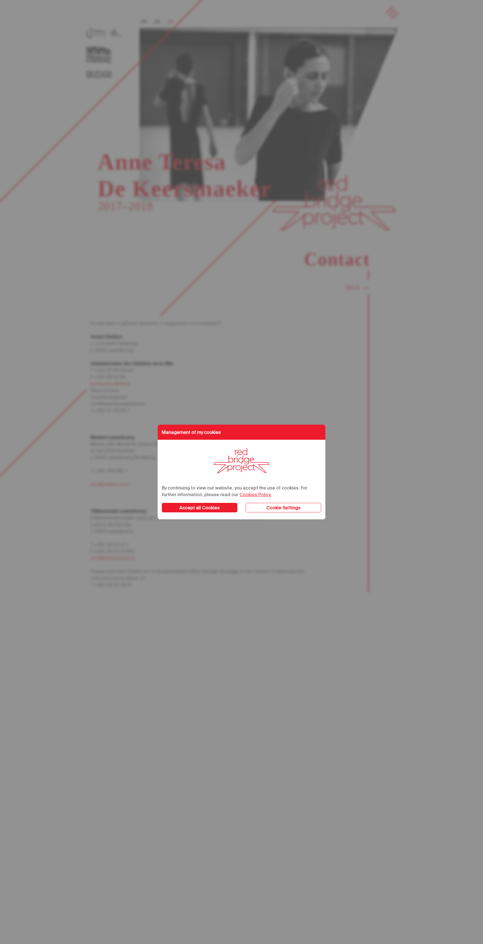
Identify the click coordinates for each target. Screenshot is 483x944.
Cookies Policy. (255, 494)
